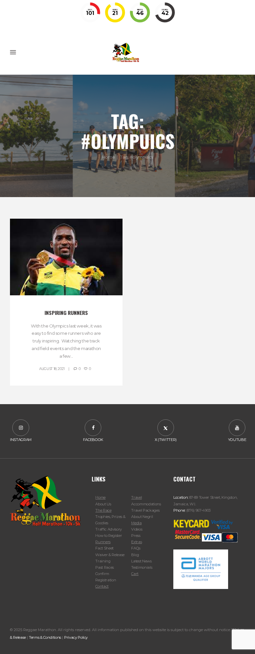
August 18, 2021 (52, 369)
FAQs (135, 548)
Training (102, 561)
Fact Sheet (104, 548)
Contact (102, 586)
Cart (134, 573)
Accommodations (146, 504)
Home (108, 157)
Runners (103, 542)
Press (135, 535)
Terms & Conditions (45, 637)
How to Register (108, 535)
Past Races (104, 567)
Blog (135, 554)
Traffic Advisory (108, 529)
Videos (136, 529)
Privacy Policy (76, 637)
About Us (103, 504)
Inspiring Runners (66, 313)
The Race (103, 510)
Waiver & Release (110, 554)
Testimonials (141, 567)
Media (136, 523)
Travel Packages (145, 510)
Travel (136, 497)
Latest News (141, 561)
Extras (136, 542)
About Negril (142, 516)
